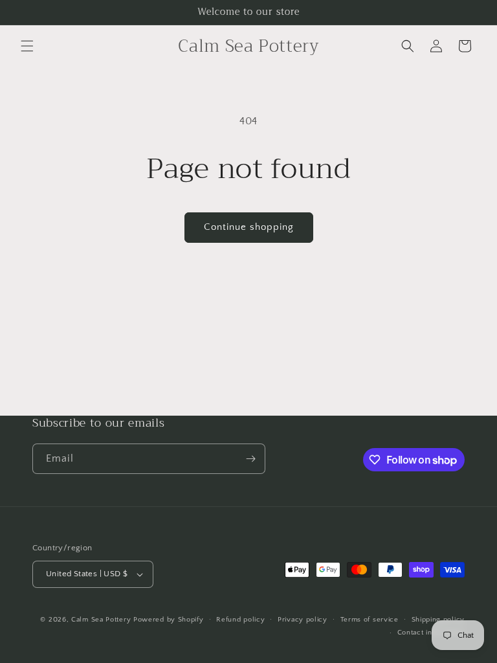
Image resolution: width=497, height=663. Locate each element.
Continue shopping (249, 226)
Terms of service (369, 620)
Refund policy (240, 620)
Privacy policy (302, 620)
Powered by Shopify (168, 620)
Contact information (431, 632)
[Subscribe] (250, 459)
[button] (27, 46)
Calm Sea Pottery (102, 620)
